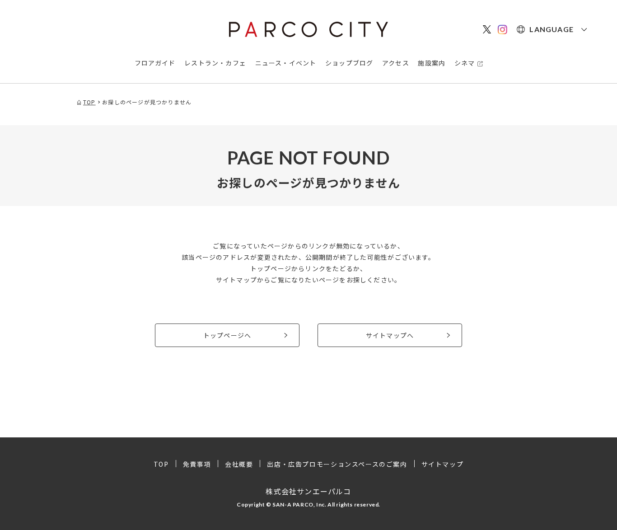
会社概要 (239, 464)
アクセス (395, 62)
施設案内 (431, 62)
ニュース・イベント (286, 62)
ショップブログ (349, 62)
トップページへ (227, 335)
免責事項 (197, 464)
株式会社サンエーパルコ (308, 491)
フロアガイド (155, 62)
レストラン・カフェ (215, 62)
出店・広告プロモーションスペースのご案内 (337, 464)
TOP (161, 464)
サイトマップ (442, 464)
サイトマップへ (390, 335)
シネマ (464, 62)
